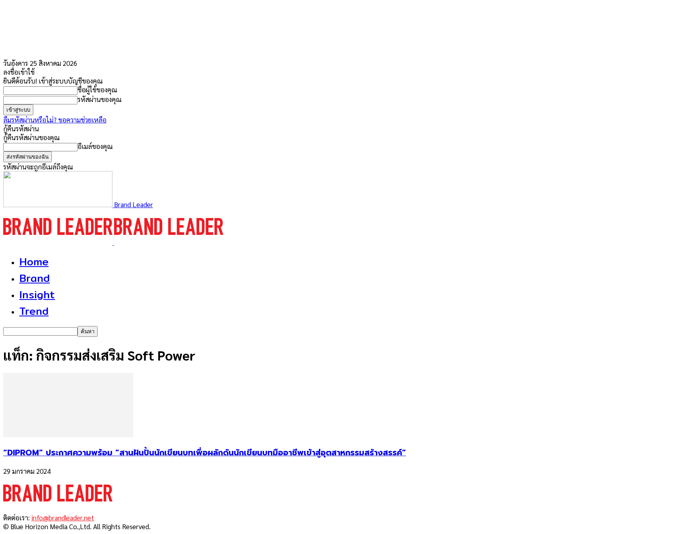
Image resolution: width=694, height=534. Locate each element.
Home (34, 261)
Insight (37, 294)
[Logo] (58, 242)
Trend (34, 311)
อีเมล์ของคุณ (95, 146)
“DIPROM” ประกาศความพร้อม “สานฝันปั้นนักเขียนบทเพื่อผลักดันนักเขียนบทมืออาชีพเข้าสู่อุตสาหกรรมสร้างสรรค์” (204, 452)
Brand (34, 278)
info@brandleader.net (62, 517)
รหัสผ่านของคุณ (100, 99)
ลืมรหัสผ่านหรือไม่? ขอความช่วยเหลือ (54, 119)
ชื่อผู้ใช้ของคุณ (97, 89)
